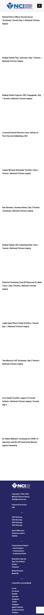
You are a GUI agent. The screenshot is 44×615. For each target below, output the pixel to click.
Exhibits (15, 536)
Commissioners (18, 551)
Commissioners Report (20, 545)
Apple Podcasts (17, 607)
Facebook (15, 591)
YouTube (15, 596)
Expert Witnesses (18, 531)
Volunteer (15, 567)
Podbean (15, 613)
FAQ (13, 507)
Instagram (15, 599)
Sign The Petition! (18, 562)
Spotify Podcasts (18, 610)
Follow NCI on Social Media (21, 583)
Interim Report (18, 548)
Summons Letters (18, 533)
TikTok (14, 602)
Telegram (15, 604)
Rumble (14, 594)
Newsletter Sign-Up (19, 559)
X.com (14, 588)
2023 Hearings (17, 517)
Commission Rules (19, 554)
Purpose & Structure (19, 505)
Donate (14, 564)
